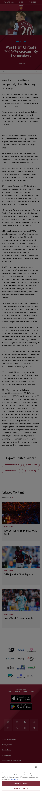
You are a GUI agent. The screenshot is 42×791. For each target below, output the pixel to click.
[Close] (36, 767)
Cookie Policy (15, 779)
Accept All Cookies (21, 783)
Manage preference (21, 788)
